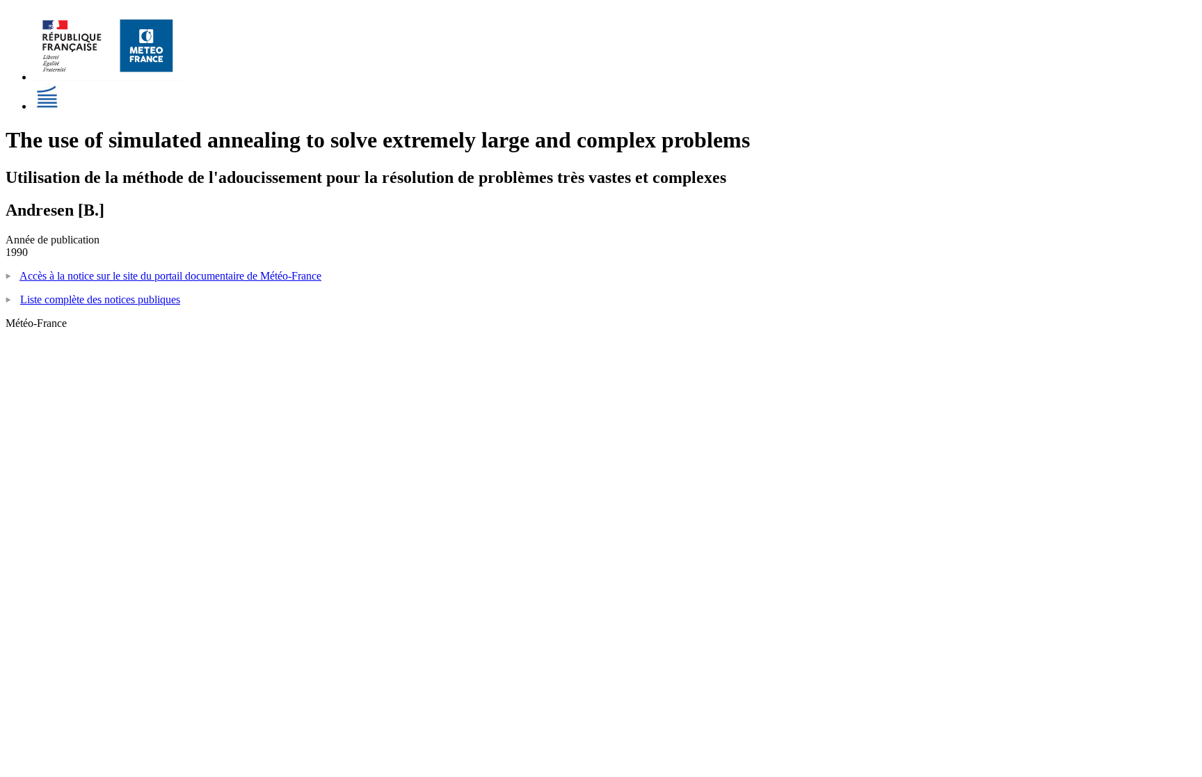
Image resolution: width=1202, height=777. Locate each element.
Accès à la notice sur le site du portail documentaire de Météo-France (170, 276)
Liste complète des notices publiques (100, 299)
